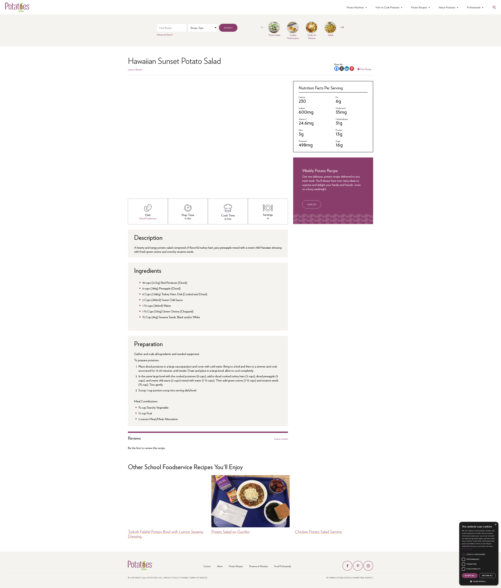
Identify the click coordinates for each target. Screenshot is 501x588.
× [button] (495, 525)
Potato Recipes (419, 7)
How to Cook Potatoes (387, 7)
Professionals (473, 7)
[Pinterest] (352, 68)
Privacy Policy (172, 577)
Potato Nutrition (355, 7)
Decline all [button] (487, 575)
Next (341, 27)
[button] (479, 581)
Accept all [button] (470, 575)
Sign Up (311, 204)
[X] (341, 68)
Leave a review (281, 438)
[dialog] (478, 553)
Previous (262, 27)
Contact (207, 566)
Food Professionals (282, 566)
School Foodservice (148, 218)
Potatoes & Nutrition (258, 566)
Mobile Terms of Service (194, 577)
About (220, 566)
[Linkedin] (346, 68)
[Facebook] (336, 68)
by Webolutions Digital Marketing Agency (350, 577)
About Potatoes (447, 7)
